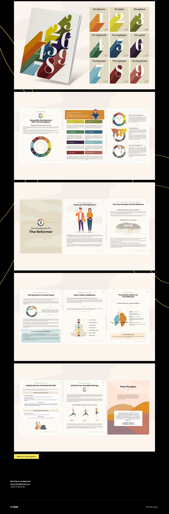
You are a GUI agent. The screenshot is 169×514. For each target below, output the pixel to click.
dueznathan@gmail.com (20, 484)
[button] (26, 456)
